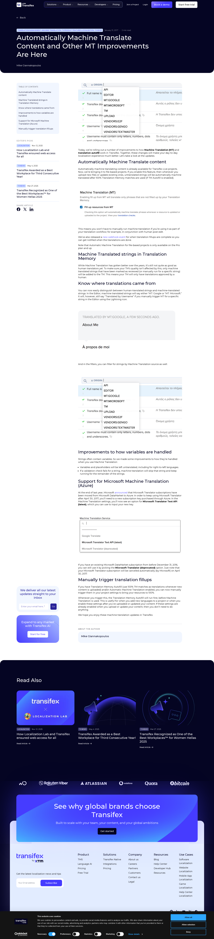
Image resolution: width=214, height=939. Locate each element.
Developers (100, 4)
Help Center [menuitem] (160, 864)
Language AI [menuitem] (85, 864)
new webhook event (114, 237)
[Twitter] (25, 210)
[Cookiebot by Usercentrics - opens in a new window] (21, 934)
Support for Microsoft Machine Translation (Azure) (34, 122)
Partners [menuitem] (133, 868)
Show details (134, 934)
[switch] (76, 934)
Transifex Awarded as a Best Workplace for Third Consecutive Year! (38, 173)
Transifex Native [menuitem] (112, 859)
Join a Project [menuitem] (133, 5)
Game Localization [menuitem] (185, 886)
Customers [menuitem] (134, 873)
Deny (188, 932)
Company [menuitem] (135, 854)
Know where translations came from (36, 108)
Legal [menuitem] (131, 881)
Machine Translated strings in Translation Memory (33, 101)
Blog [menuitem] (156, 859)
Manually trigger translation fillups (36, 129)
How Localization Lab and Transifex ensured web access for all (36, 153)
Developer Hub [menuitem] (162, 868)
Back (23, 18)
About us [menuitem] (133, 859)
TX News (98, 30)
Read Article (22, 743)
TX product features (71, 30)
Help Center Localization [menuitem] (185, 894)
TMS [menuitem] (80, 859)
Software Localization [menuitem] (185, 861)
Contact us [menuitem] (134, 877)
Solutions (51, 4)
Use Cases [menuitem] (186, 854)
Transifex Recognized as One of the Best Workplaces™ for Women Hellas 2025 (37, 193)
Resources (83, 4)
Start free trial (186, 4)
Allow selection (188, 925)
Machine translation (51, 30)
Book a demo (162, 4)
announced (121, 492)
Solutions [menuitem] (109, 854)
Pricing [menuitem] (82, 868)
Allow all (188, 917)
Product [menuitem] (83, 854)
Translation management (29, 30)
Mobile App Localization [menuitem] (185, 877)
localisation (88, 30)
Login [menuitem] (145, 5)
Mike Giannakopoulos (29, 65)
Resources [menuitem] (161, 854)
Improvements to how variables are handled (36, 114)
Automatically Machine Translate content (35, 93)
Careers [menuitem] (132, 864)
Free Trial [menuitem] (83, 873)
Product (67, 4)
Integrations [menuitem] (110, 864)
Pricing (116, 4)
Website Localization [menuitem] (185, 869)
